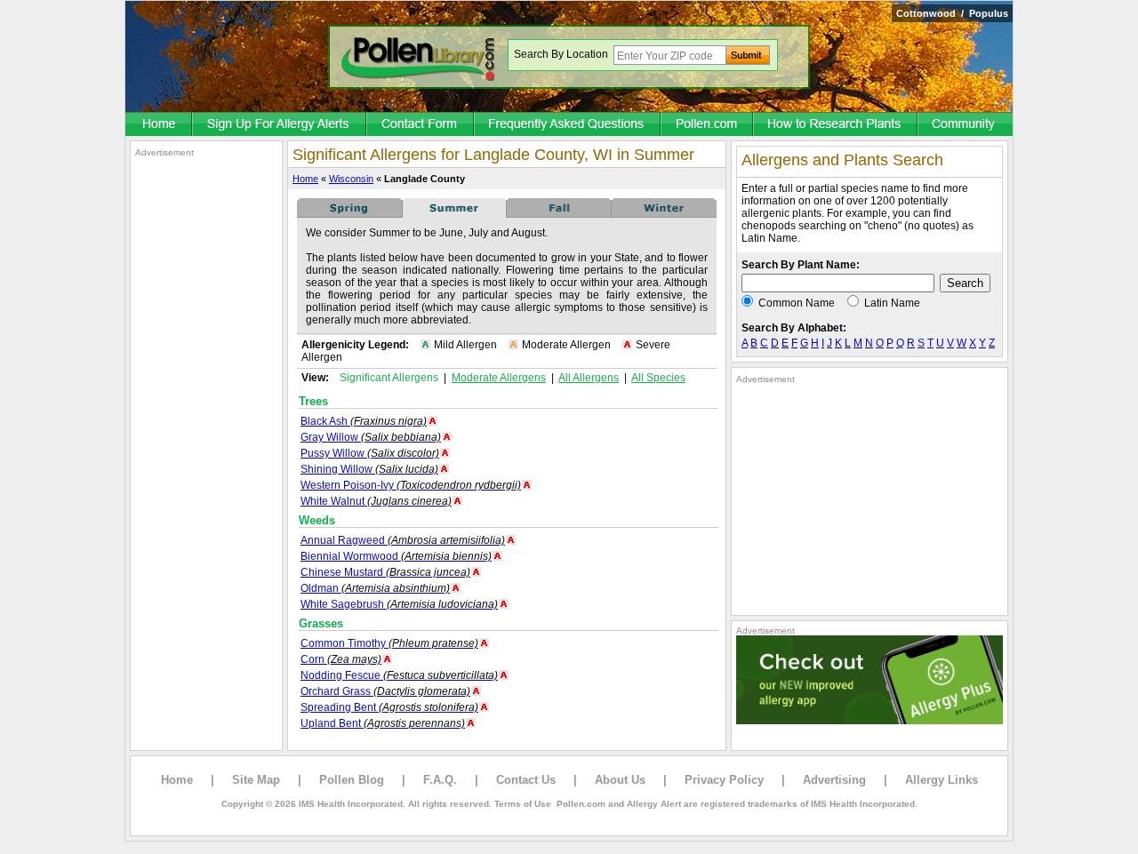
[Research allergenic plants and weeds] (159, 125)
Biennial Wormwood (396, 556)
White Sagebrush (399, 604)
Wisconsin (351, 178)
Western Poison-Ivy (411, 485)
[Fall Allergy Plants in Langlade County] (559, 214)
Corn (341, 659)
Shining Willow (369, 469)
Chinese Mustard (385, 572)
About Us (620, 779)
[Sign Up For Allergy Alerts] (280, 125)
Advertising (834, 779)
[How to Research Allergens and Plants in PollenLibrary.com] (836, 125)
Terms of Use (522, 804)
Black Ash (364, 421)
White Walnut (376, 501)
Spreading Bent (389, 707)
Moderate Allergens (499, 377)
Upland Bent (383, 723)
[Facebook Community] (965, 125)
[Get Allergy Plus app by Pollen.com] (869, 720)
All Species (658, 377)
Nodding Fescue (399, 675)
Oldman (375, 588)
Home (305, 178)
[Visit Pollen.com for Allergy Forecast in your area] (707, 125)
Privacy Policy (724, 779)
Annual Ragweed (403, 540)
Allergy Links (941, 779)
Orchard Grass (385, 691)
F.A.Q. (440, 779)
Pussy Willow (370, 453)
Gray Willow (371, 437)
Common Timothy (389, 643)
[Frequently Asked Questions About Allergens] (568, 125)
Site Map (256, 779)
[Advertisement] (206, 424)
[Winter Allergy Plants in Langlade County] (664, 214)
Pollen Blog (351, 779)
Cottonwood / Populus (952, 13)
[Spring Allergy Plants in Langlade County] (349, 214)
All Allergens (588, 377)
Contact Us (526, 779)
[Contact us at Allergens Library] (421, 125)
